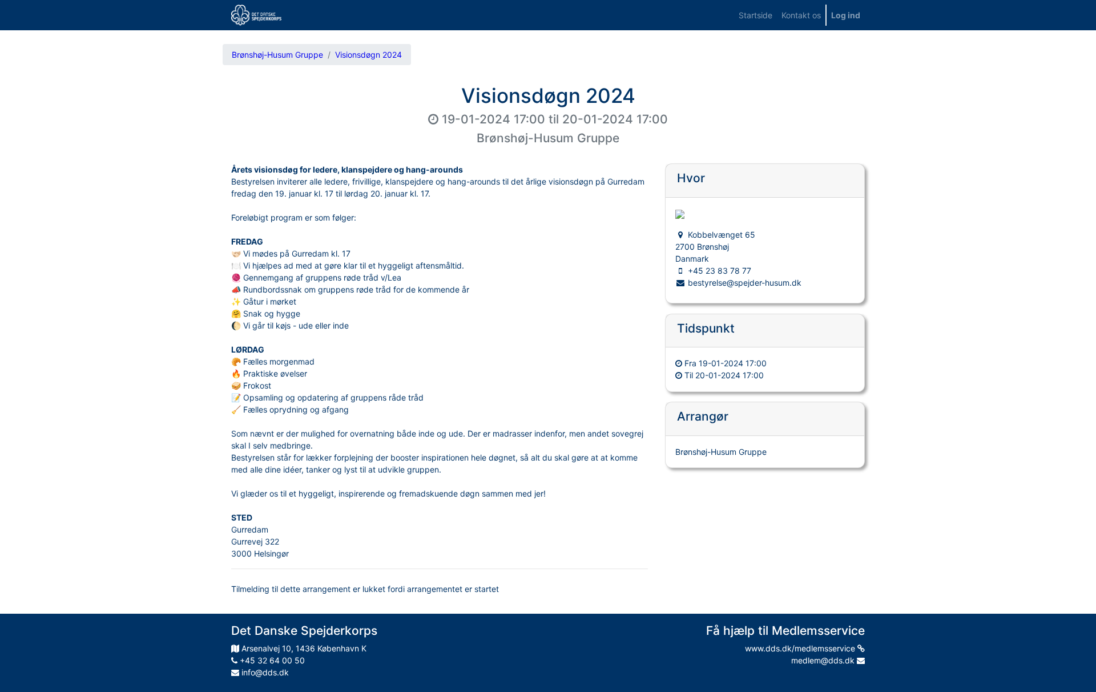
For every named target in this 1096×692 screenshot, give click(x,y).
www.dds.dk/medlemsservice (801, 648)
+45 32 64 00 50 (271, 660)
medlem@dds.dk (824, 660)
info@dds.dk (264, 672)
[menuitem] (755, 15)
